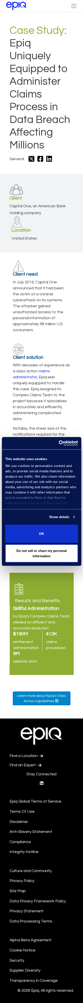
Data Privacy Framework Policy (38, 901)
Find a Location (24, 756)
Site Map (18, 891)
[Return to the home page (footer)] (16, 6)
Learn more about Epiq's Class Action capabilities (41, 698)
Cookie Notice (22, 950)
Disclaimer (19, 822)
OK (41, 533)
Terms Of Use (22, 811)
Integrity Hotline (24, 852)
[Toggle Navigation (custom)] (73, 6)
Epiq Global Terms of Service (35, 801)
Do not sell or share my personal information (41, 553)
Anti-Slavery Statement (31, 832)
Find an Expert (23, 765)
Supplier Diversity (25, 970)
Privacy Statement (27, 911)
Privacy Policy (22, 881)
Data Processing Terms (31, 921)
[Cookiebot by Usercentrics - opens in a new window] (59, 443)
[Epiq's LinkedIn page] (41, 783)
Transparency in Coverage (34, 980)
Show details (59, 517)
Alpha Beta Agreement (31, 940)
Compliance (20, 842)
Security (17, 960)
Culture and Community (31, 871)
